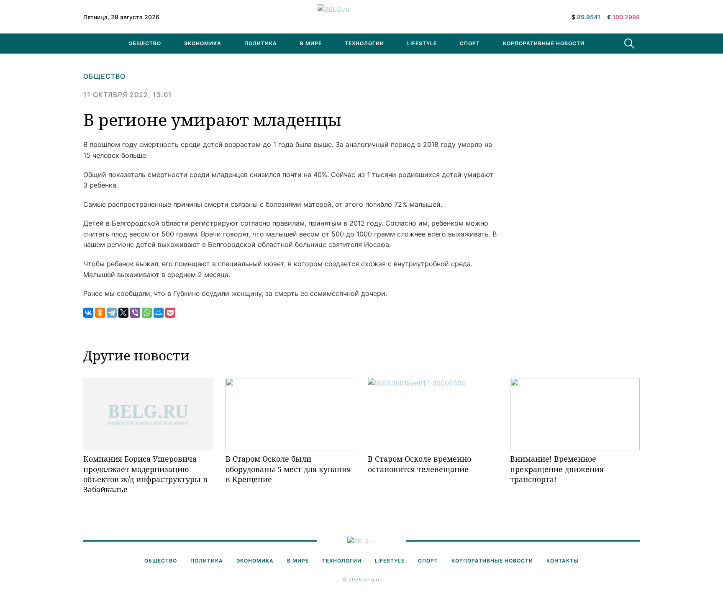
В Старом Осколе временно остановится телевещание (419, 464)
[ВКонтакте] (88, 313)
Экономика (202, 43)
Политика (260, 43)
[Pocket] (170, 313)
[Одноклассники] (100, 313)
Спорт (470, 43)
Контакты (562, 561)
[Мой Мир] (159, 313)
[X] (123, 313)
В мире (311, 43)
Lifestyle (422, 43)
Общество (144, 43)
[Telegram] (112, 313)
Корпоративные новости (544, 43)
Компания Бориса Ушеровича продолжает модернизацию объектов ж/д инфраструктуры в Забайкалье (145, 474)
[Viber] (135, 313)
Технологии (364, 43)
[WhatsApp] (147, 313)
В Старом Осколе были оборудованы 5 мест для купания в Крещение (288, 469)
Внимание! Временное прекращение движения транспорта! (557, 469)
